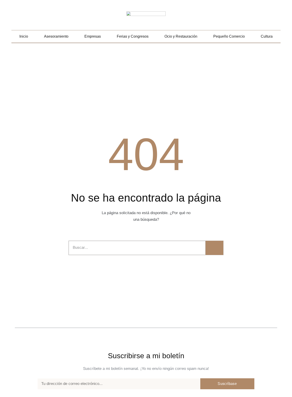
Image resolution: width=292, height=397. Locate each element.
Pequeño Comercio (229, 36)
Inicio (23, 36)
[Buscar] (214, 248)
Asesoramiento (56, 36)
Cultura (267, 36)
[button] (277, 17)
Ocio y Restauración (180, 36)
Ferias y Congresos (133, 36)
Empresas (92, 36)
